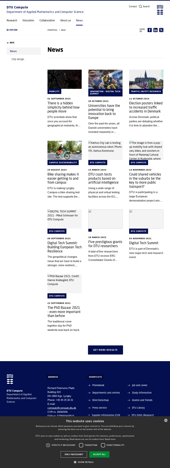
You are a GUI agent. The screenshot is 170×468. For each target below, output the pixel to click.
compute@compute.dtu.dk (61, 407)
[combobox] (166, 420)
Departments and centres (106, 392)
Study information (142, 392)
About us (65, 20)
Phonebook (98, 385)
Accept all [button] (99, 454)
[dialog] (85, 442)
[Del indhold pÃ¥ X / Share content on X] (161, 30)
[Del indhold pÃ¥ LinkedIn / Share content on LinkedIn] (155, 30)
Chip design (18, 59)
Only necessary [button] (74, 454)
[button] (24, 30)
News (79, 20)
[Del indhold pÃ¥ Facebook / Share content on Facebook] (150, 30)
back (12, 43)
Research (12, 20)
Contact (133, 6)
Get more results (105, 350)
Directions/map (100, 400)
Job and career (139, 385)
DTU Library (138, 407)
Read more (110, 439)
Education (28, 20)
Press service (99, 407)
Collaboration (47, 20)
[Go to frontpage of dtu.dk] (160, 10)
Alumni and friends (142, 400)
